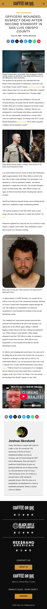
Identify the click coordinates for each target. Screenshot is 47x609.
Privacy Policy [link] (24, 582)
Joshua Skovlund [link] (29, 36)
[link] (23, 4)
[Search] (44, 4)
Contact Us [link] (23, 567)
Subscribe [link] (24, 596)
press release (21, 122)
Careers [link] (32, 582)
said (3, 217)
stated (4, 368)
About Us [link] (15, 582)
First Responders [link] (23, 13)
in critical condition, (35, 87)
